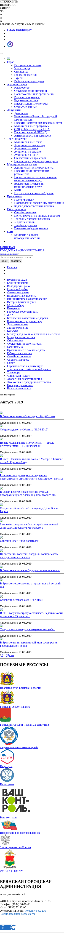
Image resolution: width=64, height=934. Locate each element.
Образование (15, 340)
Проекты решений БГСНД (30, 132)
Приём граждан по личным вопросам (37, 215)
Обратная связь (16, 209)
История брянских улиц (21, 302)
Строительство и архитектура (25, 366)
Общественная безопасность (24, 343)
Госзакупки (7, 784)
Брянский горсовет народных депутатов (24, 724)
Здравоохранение (17, 327)
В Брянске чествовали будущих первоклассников (30, 570)
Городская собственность (22, 311)
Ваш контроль (8, 817)
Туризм (18, 77)
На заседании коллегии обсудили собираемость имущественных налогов (29, 555)
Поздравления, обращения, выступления (39, 202)
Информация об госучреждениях (20, 832)
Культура (12, 330)
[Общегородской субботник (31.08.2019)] (1, 426)
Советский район (17, 289)
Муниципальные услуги (22, 164)
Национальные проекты (21, 295)
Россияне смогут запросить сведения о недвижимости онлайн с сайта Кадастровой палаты (31, 477)
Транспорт (13, 372)
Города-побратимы (25, 74)
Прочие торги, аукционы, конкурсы (36, 161)
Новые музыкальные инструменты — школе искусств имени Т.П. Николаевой (27, 444)
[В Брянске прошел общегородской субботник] (1, 413)
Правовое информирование (31, 228)
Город (10, 61)
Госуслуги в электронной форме (34, 193)
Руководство (22, 87)
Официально (15, 346)
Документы (14, 109)
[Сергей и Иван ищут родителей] (1, 537)
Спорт (11, 362)
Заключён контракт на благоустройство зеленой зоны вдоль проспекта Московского (29, 526)
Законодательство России (15, 847)
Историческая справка (27, 65)
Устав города (22, 68)
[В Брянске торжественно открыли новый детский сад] (1, 580)
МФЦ (17, 189)
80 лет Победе (15, 305)
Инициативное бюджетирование (27, 298)
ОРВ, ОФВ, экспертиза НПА (32, 129)
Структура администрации (30, 90)
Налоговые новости (19, 388)
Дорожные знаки (17, 324)
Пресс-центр (14, 196)
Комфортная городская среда (24, 321)
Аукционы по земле (26, 148)
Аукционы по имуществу (29, 145)
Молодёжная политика (21, 337)
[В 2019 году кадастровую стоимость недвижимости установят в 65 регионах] (1, 609)
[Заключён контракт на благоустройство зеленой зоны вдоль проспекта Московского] (1, 521)
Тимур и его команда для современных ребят (27, 629)
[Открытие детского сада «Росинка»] (1, 596)
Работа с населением (19, 353)
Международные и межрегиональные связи (33, 334)
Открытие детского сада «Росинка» (21, 599)
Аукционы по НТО (26, 154)
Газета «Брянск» (24, 199)
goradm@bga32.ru (35, 910)
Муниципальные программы (31, 125)
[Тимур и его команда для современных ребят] (1, 626)
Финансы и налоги (18, 375)
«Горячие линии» (24, 221)
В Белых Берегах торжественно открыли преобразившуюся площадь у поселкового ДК (28, 493)
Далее (10, 655)
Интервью (13, 308)
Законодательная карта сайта (17, 913)
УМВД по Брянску (11, 870)
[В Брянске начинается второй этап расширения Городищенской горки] (1, 639)
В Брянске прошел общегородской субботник (27, 416)
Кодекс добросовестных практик (34, 205)
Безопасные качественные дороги (27, 318)
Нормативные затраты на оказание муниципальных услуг (35, 179)
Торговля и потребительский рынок (29, 369)
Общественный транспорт (30, 157)
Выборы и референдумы (29, 81)
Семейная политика (19, 356)
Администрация (17, 84)
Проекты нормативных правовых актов (38, 122)
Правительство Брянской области (20, 687)
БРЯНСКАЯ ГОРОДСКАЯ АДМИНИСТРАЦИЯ (22, 250)
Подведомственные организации (34, 93)
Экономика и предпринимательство (29, 382)
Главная (12, 267)
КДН (10, 231)
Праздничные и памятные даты (26, 350)
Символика (21, 71)
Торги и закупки (17, 138)
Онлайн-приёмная (25, 212)
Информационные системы (31, 103)
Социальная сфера (18, 359)
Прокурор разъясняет (20, 385)
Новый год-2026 (17, 279)
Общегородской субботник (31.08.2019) (24, 429)
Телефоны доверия (25, 225)
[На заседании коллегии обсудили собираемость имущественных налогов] (1, 550)
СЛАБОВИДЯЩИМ (19, 29)
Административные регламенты (34, 167)
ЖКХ (10, 314)
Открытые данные (25, 106)
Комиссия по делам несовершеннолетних (27, 236)
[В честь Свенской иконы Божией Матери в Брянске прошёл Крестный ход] (1, 455)
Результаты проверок (27, 97)
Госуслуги (6, 766)
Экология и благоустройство (24, 378)
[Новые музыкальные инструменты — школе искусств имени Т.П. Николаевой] (1, 439)
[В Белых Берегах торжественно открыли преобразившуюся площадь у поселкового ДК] (1, 488)
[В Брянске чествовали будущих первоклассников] (1, 567)
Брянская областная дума (15, 706)
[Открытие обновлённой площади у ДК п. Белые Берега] (1, 504)
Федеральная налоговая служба (19, 747)
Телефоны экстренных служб (32, 218)
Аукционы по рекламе (27, 151)
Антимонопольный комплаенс (32, 135)
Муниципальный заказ (28, 141)
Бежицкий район (17, 282)
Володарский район (19, 286)
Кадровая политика (26, 100)
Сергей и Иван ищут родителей (19, 540)
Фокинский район (18, 292)
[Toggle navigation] (1, 53)
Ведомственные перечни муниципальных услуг (29, 185)
